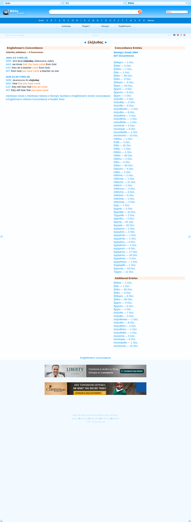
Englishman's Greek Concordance (91, 96)
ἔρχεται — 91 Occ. (124, 222)
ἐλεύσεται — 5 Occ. (124, 125)
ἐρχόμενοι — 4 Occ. (125, 248)
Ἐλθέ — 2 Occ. (122, 142)
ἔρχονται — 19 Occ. (125, 268)
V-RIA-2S (22, 57)
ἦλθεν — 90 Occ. (123, 75)
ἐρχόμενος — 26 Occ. (126, 255)
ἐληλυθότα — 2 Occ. (125, 115)
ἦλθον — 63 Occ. (123, 85)
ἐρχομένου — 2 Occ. (125, 258)
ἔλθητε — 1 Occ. (123, 152)
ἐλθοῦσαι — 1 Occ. (124, 198)
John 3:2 (11, 57)
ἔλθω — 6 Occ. (122, 162)
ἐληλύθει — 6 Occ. (124, 105)
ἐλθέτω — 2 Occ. (123, 158)
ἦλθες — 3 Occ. (122, 79)
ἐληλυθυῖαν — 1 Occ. (125, 122)
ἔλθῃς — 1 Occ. (122, 148)
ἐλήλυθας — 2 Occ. (124, 102)
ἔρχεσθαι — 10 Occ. (125, 212)
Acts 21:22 (12, 76)
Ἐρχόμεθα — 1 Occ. (125, 265)
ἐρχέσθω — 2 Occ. (124, 218)
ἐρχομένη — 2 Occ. (124, 231)
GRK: (9, 61)
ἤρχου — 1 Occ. (123, 95)
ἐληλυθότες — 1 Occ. (125, 118)
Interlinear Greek (15, 96)
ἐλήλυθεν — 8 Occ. (124, 112)
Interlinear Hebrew (37, 96)
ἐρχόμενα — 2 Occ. (124, 228)
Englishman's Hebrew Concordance (27, 99)
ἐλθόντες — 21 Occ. (125, 182)
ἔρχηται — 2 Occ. (123, 208)
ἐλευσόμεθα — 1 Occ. (126, 132)
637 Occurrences (124, 55)
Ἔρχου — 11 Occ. (124, 271)
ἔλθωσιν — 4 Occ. (124, 168)
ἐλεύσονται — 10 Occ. (126, 135)
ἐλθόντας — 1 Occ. (124, 178)
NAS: (9, 64)
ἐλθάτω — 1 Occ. (123, 138)
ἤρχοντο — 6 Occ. (124, 92)
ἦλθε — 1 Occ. (122, 72)
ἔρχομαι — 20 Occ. (124, 225)
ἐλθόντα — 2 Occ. (124, 175)
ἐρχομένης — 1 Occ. (125, 238)
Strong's (14, 35)
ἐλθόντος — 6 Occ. (124, 192)
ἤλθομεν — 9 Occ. (124, 82)
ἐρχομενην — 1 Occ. (125, 235)
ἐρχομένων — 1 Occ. (125, 245)
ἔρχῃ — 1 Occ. (122, 205)
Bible (8, 35)
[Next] (187, 242)
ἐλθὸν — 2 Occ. (122, 172)
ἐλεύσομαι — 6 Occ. (125, 129)
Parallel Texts (56, 99)
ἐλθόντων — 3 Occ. (124, 188)
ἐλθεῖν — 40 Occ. (123, 155)
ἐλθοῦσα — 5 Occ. (124, 195)
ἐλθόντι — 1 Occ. (123, 185)
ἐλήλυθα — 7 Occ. (124, 99)
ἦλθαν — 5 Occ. (123, 65)
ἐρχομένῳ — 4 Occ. (125, 242)
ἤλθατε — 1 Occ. (123, 69)
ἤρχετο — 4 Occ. (123, 89)
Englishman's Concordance (95, 357)
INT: (8, 71)
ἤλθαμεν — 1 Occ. (124, 62)
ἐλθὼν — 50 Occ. (123, 165)
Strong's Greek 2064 (126, 52)
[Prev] (3, 242)
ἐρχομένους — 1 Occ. (126, 261)
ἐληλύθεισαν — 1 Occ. (126, 109)
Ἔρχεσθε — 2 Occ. (124, 215)
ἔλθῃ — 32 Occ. (122, 145)
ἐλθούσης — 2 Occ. (125, 202)
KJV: (8, 67)
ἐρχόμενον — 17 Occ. (126, 251)
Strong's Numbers (60, 96)
